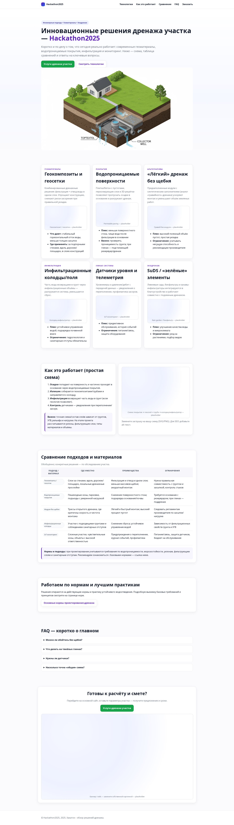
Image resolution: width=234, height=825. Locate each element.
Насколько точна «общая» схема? (65, 667)
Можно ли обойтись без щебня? (64, 639)
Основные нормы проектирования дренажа (69, 602)
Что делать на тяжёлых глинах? (64, 649)
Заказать (187, 4)
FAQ (177, 4)
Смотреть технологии (91, 64)
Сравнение (165, 4)
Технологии (126, 4)
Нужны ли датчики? (57, 658)
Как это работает (146, 4)
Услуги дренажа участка (58, 64)
